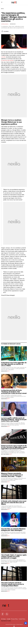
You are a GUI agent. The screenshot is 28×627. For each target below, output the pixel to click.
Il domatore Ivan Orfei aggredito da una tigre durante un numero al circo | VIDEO (13, 364)
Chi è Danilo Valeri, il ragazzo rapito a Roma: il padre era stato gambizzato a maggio (14, 556)
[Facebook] (1, 613)
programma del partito (7, 60)
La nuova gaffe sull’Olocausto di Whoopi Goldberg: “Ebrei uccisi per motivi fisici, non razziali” (14, 419)
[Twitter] (6, 613)
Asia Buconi (4, 371)
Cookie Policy (22, 619)
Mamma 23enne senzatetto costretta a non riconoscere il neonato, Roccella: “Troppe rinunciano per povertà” (12, 475)
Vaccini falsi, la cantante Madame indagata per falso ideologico (13, 529)
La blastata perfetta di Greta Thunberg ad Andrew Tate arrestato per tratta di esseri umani (14, 392)
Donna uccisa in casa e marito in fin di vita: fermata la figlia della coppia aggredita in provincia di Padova (14, 447)
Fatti (2, 8)
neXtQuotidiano (4, 24)
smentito (3, 57)
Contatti (8, 619)
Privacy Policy (14, 619)
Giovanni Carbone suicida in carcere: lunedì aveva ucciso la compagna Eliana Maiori (12, 584)
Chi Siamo (3, 619)
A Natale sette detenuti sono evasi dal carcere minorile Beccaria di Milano (13, 502)
